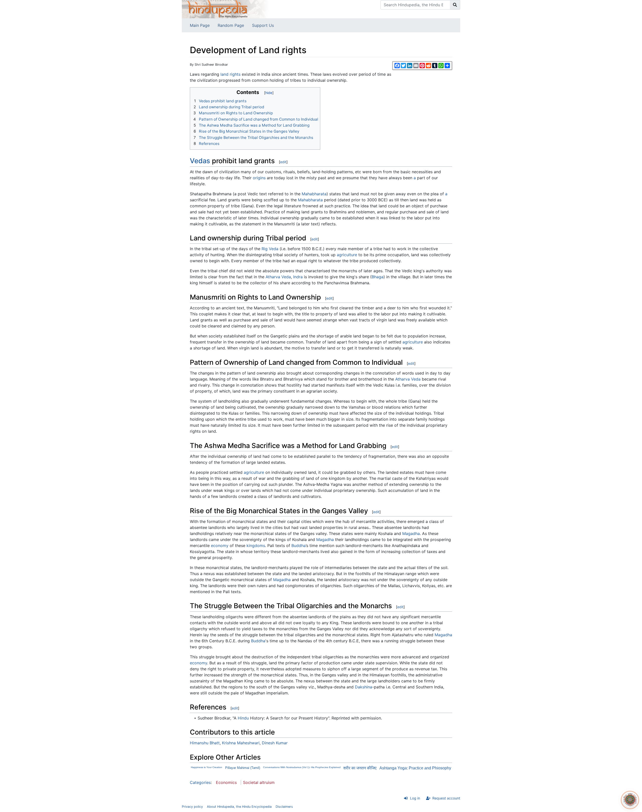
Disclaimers (284, 806)
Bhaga (377, 276)
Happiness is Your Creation (206, 767)
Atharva (273, 276)
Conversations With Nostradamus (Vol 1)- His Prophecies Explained (302, 767)
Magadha (411, 533)
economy (219, 545)
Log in (415, 798)
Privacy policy (192, 806)
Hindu (243, 717)
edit (283, 162)
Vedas (200, 161)
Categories (200, 782)
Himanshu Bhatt (205, 742)
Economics (226, 782)
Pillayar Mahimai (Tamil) (242, 768)
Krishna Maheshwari (241, 742)
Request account (446, 798)
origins (259, 177)
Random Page (231, 25)
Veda (286, 276)
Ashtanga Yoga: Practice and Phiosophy (415, 768)
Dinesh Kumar (275, 742)
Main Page (200, 25)
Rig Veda (270, 248)
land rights (230, 74)
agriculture (347, 254)
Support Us (263, 25)
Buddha (298, 545)
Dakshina (363, 686)
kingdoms (256, 545)
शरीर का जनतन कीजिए (359, 768)
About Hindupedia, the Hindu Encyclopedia (239, 806)
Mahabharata (314, 193)
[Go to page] (455, 5)
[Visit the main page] (226, 8)
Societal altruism (259, 782)
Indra (298, 276)
